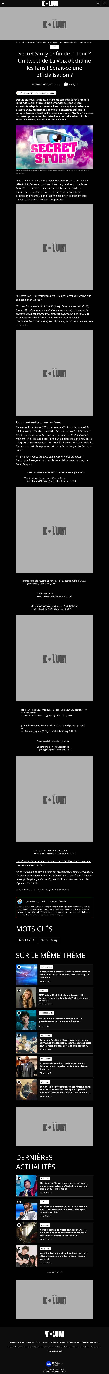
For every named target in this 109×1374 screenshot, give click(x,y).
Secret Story (49, 940)
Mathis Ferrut (31, 901)
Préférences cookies (54, 1351)
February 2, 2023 (67, 731)
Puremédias (22, 191)
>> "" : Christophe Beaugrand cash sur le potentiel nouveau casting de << (52, 460)
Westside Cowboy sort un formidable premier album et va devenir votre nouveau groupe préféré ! (64, 1256)
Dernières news (29, 42)
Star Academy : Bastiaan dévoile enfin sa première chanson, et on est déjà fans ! (60, 1020)
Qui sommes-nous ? (43, 1342)
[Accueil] (50, 3)
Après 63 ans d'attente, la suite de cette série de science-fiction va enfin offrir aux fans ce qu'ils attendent (65, 974)
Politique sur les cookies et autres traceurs (82, 1342)
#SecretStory (58, 478)
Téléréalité (41, 42)
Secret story (51, 42)
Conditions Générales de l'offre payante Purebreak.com (57, 1347)
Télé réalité (27, 940)
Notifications (84, 1347)
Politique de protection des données (21, 1347)
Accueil (18, 42)
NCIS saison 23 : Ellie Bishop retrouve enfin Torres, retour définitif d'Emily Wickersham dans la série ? (64, 998)
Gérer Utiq (95, 1347)
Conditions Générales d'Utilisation (21, 1342)
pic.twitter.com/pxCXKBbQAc (63, 606)
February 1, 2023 (67, 481)
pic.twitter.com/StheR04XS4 (72, 580)
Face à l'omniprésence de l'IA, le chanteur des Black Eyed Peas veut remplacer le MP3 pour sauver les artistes (64, 1209)
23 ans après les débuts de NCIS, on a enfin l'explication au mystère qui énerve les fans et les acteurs (64, 1066)
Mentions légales (58, 1342)
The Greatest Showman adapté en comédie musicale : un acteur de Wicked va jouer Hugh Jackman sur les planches (64, 1186)
